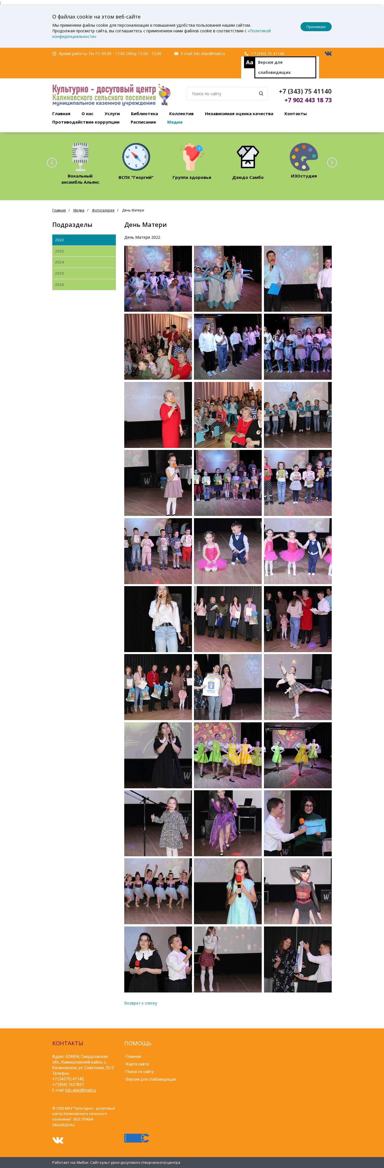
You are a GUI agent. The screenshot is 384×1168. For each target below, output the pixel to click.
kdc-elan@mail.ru (209, 53)
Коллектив (181, 113)
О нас (87, 113)
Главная (61, 113)
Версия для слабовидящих (274, 67)
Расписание (143, 122)
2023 (59, 251)
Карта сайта (137, 1064)
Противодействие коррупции (85, 122)
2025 (59, 273)
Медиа (174, 122)
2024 (59, 262)
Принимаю (316, 26)
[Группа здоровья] (192, 157)
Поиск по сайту (140, 1071)
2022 (59, 239)
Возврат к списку (140, 1003)
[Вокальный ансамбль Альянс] (80, 157)
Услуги (112, 113)
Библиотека (144, 113)
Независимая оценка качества (239, 113)
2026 (59, 284)
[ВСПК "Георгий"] (136, 157)
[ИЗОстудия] (304, 157)
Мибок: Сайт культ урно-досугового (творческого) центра (128, 1162)
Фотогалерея (103, 210)
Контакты (295, 113)
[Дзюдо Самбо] (248, 157)
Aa (250, 62)
